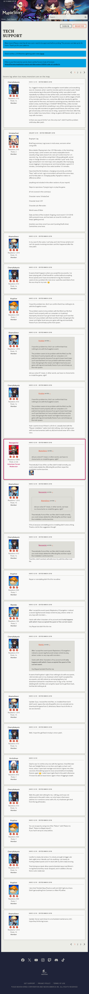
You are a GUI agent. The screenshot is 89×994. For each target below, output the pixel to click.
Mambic (14, 604)
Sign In (65, 26)
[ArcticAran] (14, 765)
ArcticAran (13, 758)
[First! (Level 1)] (17, 95)
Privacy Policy (44, 983)
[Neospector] (14, 450)
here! (42, 53)
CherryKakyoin (14, 82)
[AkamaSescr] (14, 243)
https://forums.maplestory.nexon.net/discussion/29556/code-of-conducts (32, 64)
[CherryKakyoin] (14, 89)
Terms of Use (59, 983)
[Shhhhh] (13, 456)
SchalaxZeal (14, 133)
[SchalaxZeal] (14, 140)
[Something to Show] (10, 250)
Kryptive (13, 298)
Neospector (13, 442)
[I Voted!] (10, 95)
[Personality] (13, 95)
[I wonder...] (17, 250)
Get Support (29, 983)
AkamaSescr (14, 236)
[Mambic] (14, 612)
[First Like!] (17, 146)
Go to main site (8, 1)
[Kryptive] (14, 306)
